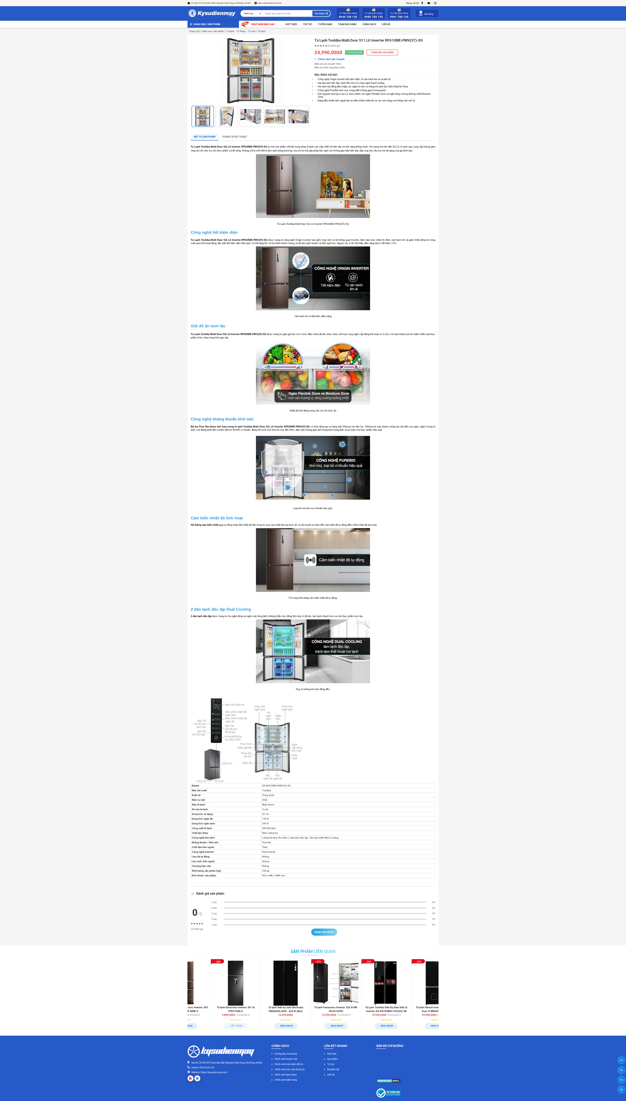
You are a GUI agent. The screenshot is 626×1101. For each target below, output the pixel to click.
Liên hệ (330, 1074)
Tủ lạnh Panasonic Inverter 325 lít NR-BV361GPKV (263, 1009)
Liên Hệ (386, 24)
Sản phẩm (332, 1059)
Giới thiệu (291, 24)
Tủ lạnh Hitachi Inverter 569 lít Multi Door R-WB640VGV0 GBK (363, 1009)
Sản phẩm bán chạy (263, 24)
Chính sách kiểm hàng (285, 1080)
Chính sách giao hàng (285, 1074)
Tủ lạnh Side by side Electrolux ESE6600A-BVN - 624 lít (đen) (212, 1009)
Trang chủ (194, 31)
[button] (195, 117)
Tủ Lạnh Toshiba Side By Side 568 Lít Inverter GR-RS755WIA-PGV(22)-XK (313, 1009)
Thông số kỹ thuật (234, 136)
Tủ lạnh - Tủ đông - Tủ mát (240, 31)
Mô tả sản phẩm (204, 136)
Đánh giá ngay (324, 932)
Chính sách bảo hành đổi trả (288, 1064)
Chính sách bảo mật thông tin (289, 1069)
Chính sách (369, 24)
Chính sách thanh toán (286, 1059)
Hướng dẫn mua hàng (285, 1053)
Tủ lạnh (261, 31)
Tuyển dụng (325, 24)
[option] (251, 70)
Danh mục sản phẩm (207, 24)
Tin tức (307, 24)
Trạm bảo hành (347, 24)
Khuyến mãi (333, 1069)
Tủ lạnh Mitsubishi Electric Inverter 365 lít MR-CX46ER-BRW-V (413, 1009)
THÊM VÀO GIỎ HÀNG (382, 52)
